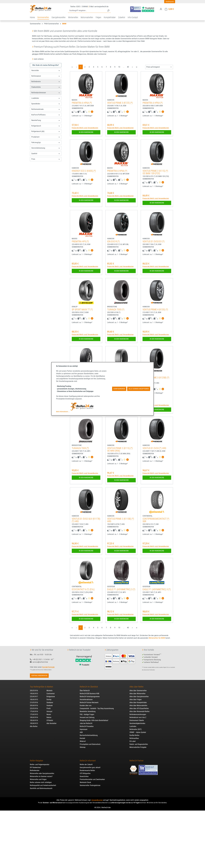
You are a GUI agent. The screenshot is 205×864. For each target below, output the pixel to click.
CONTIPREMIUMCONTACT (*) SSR (156, 520)
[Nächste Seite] (132, 67)
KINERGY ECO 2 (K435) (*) (84, 171)
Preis (33, 159)
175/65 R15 (34, 714)
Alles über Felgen (136, 700)
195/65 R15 (34, 694)
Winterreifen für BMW (157, 638)
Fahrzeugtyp (36, 142)
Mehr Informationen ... (63, 411)
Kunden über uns (85, 705)
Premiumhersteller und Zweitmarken (92, 779)
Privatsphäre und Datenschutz (90, 744)
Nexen (49, 714)
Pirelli (49, 708)
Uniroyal (49, 711)
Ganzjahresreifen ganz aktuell (90, 767)
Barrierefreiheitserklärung (89, 735)
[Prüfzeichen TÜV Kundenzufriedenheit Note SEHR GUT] (148, 769)
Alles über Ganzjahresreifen (139, 697)
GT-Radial (50, 720)
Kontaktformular (48, 667)
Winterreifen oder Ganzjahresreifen (42, 773)
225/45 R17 (34, 697)
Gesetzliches (84, 776)
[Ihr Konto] (160, 9)
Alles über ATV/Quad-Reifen (139, 708)
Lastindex (133, 726)
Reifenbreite (36, 82)
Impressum (83, 729)
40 (128, 67)
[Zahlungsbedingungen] (120, 661)
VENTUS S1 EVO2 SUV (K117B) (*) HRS (86, 520)
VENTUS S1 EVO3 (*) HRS (154, 448)
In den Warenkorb (86, 132)
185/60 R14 (34, 720)
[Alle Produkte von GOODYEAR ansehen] (121, 582)
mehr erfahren (39, 59)
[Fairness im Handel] (134, 769)
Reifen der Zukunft (86, 764)
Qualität (34, 154)
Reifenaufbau (134, 738)
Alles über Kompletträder (138, 702)
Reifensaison (36, 76)
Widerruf (83, 741)
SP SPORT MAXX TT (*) (82, 309)
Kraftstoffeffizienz (38, 115)
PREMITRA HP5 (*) (80, 241)
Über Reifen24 (85, 691)
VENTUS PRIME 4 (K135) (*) (155, 309)
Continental (51, 694)
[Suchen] (108, 10)
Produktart (35, 137)
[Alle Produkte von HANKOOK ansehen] (121, 96)
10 (119, 67)
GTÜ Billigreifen (85, 773)
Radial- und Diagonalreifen (139, 744)
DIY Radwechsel (35, 767)
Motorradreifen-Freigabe (138, 747)
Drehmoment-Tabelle (137, 720)
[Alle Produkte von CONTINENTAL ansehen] (156, 512)
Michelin (49, 691)
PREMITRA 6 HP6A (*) (82, 102)
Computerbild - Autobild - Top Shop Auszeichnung (97, 708)
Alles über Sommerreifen (138, 691)
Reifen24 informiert (88, 760)
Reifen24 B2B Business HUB (89, 694)
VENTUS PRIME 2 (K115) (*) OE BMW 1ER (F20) (155, 172)
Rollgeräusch (36, 126)
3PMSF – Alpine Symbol (138, 732)
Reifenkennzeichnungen (138, 714)
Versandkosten (97, 800)
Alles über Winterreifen (137, 694)
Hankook (50, 705)
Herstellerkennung (38, 148)
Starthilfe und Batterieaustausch (41, 788)
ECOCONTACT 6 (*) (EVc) (83, 589)
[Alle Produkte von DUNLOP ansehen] (86, 302)
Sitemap (82, 747)
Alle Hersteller (51, 723)
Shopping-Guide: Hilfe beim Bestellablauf (94, 720)
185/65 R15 (34, 700)
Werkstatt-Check (85, 782)
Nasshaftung (36, 120)
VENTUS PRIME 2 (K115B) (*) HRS (120, 520)
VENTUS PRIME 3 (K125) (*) (120, 102)
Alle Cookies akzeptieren (139, 389)
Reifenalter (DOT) (136, 729)
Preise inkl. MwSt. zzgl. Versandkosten (85, 128)
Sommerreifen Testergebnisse (90, 785)
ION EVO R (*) (113, 241)
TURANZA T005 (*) (115, 309)
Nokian (49, 717)
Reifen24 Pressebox (87, 726)
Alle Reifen (33, 726)
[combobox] (87, 10)
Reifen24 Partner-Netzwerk (89, 702)
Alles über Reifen (137, 686)
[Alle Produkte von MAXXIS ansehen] (86, 96)
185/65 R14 (34, 717)
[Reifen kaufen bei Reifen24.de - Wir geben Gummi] (40, 8)
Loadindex (35, 98)
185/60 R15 (34, 723)
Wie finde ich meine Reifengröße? (45, 65)
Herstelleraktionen (86, 700)
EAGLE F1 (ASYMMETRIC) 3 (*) (121, 589)
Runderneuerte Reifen (87, 770)
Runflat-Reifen (134, 735)
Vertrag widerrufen (39, 676)
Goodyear (50, 702)
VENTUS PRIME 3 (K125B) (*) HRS (156, 378)
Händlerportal (170, 1)
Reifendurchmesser (38, 93)
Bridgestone (51, 697)
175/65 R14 (34, 711)
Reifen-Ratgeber (36, 760)
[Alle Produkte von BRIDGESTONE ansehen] (121, 302)
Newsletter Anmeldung (87, 711)
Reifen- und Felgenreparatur (39, 764)
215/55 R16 (34, 702)
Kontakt (82, 738)
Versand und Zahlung (87, 717)
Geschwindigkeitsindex (137, 723)
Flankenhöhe (36, 87)
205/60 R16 (34, 705)
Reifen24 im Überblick (89, 686)
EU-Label (133, 741)
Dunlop (49, 700)
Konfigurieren (119, 389)
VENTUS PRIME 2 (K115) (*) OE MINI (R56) (120, 449)
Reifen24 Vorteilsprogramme (90, 697)
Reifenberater (34, 770)
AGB (81, 732)
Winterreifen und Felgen (38, 779)
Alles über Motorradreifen (138, 705)
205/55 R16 (34, 691)
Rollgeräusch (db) (37, 131)
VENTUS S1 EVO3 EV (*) (154, 241)
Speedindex (35, 104)
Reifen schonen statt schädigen (41, 782)
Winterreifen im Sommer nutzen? (41, 776)
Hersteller (35, 70)
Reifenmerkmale (37, 109)
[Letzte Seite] (136, 67)
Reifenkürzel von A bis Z (138, 717)
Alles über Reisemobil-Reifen (139, 711)
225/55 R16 (34, 708)
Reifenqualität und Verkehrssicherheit (43, 785)
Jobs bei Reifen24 (86, 723)
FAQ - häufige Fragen (87, 714)
